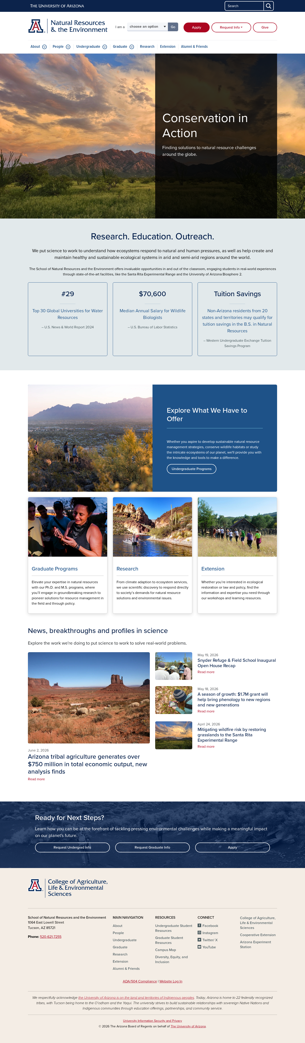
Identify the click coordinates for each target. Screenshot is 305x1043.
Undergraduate (88, 46)
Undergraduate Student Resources (173, 928)
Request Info (230, 27)
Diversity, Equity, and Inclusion (171, 959)
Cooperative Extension (258, 935)
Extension (167, 46)
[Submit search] (269, 6)
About (35, 46)
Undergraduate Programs (191, 469)
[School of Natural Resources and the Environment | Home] (67, 26)
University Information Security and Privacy (152, 1021)
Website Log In (170, 981)
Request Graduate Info (152, 847)
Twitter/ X (210, 940)
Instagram (210, 933)
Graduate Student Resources (169, 940)
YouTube (209, 947)
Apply (196, 27)
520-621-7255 (50, 937)
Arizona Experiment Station (255, 944)
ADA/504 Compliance (140, 981)
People (58, 46)
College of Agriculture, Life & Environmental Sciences (258, 923)
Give (265, 27)
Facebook (210, 926)
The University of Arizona (188, 1026)
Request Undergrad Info (72, 847)
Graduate (120, 46)
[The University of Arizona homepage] (57, 6)
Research (147, 46)
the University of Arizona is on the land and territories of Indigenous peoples (136, 997)
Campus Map (165, 950)
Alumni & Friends (194, 46)
